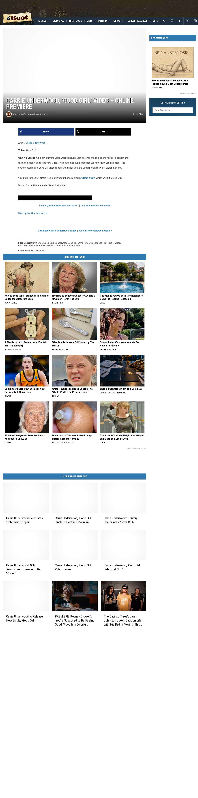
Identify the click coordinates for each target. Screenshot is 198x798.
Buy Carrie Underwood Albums (95, 230)
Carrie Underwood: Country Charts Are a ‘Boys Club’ (121, 520)
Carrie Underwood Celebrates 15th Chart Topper (24, 520)
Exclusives (58, 21)
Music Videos (37, 250)
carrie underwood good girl (63, 243)
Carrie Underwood (35, 142)
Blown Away (88, 177)
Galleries (102, 21)
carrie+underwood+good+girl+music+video (98, 243)
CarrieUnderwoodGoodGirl (67, 245)
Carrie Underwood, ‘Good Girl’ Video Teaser (73, 567)
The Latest (41, 21)
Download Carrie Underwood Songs (57, 230)
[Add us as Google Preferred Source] (172, 21)
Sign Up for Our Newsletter (33, 213)
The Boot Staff (19, 114)
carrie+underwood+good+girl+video (36, 245)
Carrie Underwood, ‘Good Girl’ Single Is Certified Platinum (73, 520)
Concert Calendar (137, 21)
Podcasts (118, 21)
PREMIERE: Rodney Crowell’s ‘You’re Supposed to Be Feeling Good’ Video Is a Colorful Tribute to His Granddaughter (74, 620)
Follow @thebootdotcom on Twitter (58, 205)
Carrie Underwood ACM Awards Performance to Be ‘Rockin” (23, 569)
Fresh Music (75, 21)
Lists (89, 21)
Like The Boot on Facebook (95, 205)
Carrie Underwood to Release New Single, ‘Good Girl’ (24, 618)
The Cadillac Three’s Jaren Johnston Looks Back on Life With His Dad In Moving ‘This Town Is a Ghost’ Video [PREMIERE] (123, 620)
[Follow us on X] (187, 21)
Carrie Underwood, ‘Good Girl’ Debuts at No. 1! (122, 567)
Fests (155, 21)
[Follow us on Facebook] (179, 21)
